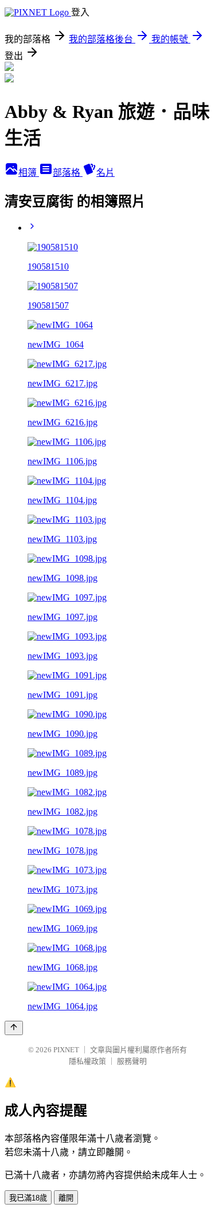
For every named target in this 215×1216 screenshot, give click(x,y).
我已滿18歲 (28, 1198)
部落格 (68, 172)
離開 (65, 1198)
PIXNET (66, 1049)
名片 (105, 172)
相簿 (28, 172)
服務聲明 (132, 1061)
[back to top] (14, 1028)
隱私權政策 (87, 1061)
